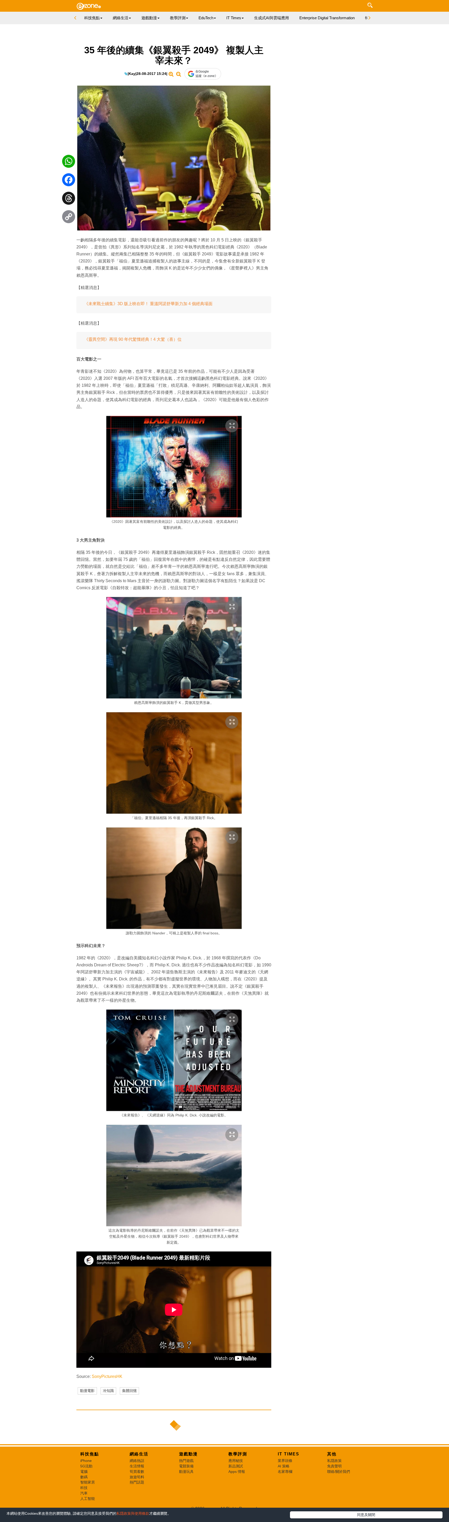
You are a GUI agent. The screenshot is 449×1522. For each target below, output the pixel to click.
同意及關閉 (366, 1515)
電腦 (84, 1471)
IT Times (288, 1454)
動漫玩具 (186, 1471)
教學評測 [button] (178, 18)
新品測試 (235, 1466)
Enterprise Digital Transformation (327, 18)
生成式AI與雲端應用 (271, 18)
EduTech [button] (206, 18)
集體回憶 (129, 1391)
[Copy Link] (68, 218)
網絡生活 (139, 1454)
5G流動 (86, 1466)
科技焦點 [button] (92, 18)
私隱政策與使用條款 (132, 1513)
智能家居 (87, 1482)
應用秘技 (235, 1461)
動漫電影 (87, 1391)
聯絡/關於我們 (338, 1471)
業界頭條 (285, 1461)
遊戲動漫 (188, 1454)
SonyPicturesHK (107, 1376)
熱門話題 (137, 1482)
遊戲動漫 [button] (149, 18)
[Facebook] (68, 181)
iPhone (86, 1461)
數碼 (84, 1477)
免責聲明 (334, 1466)
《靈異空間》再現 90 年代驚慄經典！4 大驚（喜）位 (133, 339)
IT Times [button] (233, 18)
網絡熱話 (137, 1461)
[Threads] (68, 199)
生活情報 (137, 1466)
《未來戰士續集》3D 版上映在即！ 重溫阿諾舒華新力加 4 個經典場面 (148, 303)
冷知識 (108, 1391)
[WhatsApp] (68, 162)
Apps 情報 (236, 1471)
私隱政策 (334, 1461)
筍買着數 (137, 1471)
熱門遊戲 (186, 1461)
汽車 (84, 1493)
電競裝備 (186, 1466)
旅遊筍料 (137, 1477)
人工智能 (87, 1499)
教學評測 (237, 1454)
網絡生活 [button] (120, 18)
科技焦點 (89, 1454)
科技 (84, 1488)
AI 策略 (283, 1466)
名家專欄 (285, 1471)
